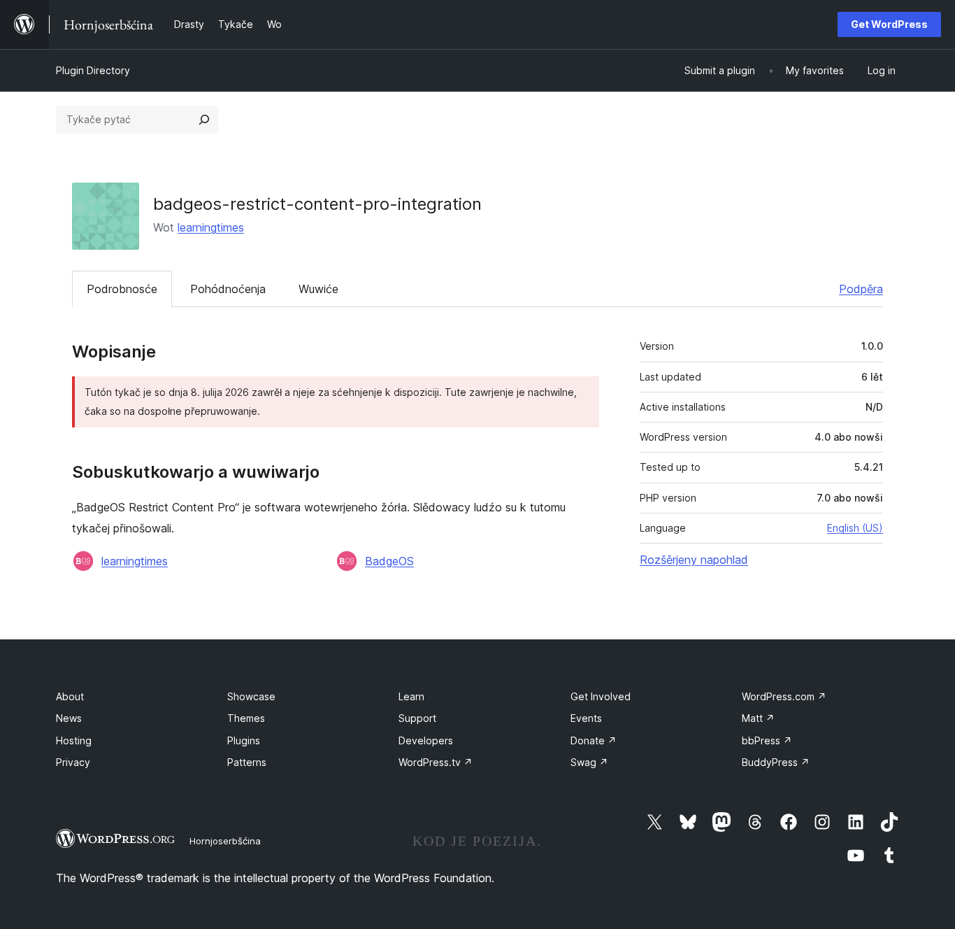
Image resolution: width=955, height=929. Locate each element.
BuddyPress (776, 762)
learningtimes (211, 227)
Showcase (251, 696)
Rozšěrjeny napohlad (694, 560)
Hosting (74, 740)
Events (586, 718)
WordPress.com (784, 696)
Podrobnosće (122, 289)
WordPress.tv (435, 762)
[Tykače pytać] (204, 120)
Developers (425, 740)
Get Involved (600, 696)
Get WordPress (889, 24)
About (70, 696)
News (69, 718)
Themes (246, 718)
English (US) (855, 528)
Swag (589, 762)
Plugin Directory (93, 70)
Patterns (246, 762)
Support (417, 718)
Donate (593, 740)
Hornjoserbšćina (225, 840)
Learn (411, 696)
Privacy (73, 762)
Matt (758, 718)
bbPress (767, 740)
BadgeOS (389, 561)
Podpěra (861, 289)
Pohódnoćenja (228, 289)
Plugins (243, 740)
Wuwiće (318, 289)
